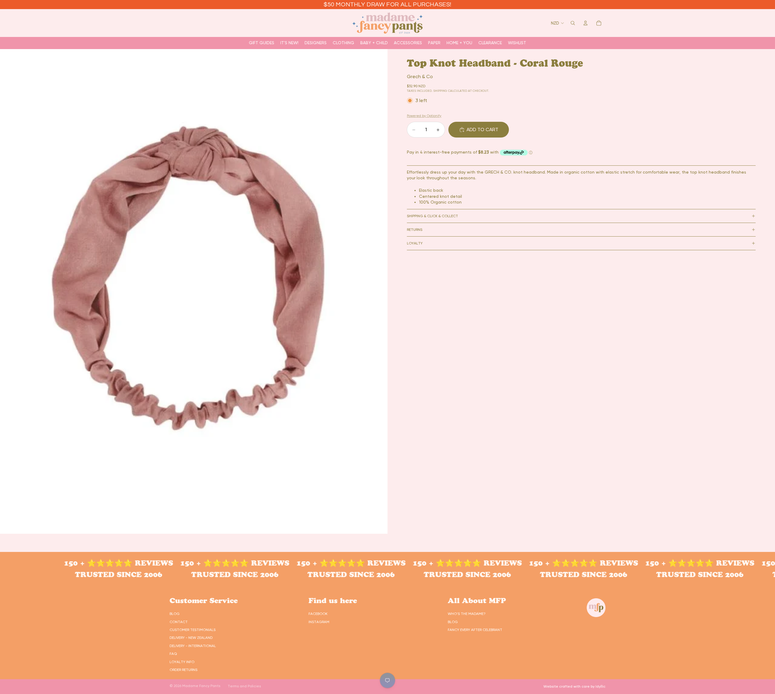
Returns (414, 229)
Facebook (318, 614)
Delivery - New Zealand (191, 638)
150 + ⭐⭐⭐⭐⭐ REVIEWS (89, 563)
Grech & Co (420, 77)
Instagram (318, 622)
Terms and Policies (244, 686)
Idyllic (600, 686)
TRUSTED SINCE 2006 (90, 574)
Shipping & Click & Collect (432, 216)
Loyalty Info (182, 662)
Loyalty (415, 243)
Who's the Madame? (467, 614)
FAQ (173, 654)
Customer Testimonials (193, 630)
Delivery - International (193, 646)
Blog (175, 614)
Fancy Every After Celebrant (475, 630)
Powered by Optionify (424, 116)
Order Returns (183, 670)
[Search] (572, 23)
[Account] (585, 23)
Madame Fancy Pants (201, 686)
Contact (179, 622)
